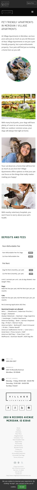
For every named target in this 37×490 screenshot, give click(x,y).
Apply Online (18, 441)
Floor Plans (18, 434)
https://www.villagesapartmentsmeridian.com (18, 475)
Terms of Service (18, 457)
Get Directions (18, 445)
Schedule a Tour (18, 438)
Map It (6, 5)
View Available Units (18, 440)
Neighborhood (18, 436)
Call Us (6, 3)
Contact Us (18, 449)
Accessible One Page (18, 455)
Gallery (18, 430)
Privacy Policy (18, 451)
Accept (22, 487)
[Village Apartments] (18, 397)
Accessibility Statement (18, 453)
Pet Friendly (18, 443)
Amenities (18, 432)
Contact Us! (19, 473)
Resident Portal (18, 447)
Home (18, 428)
